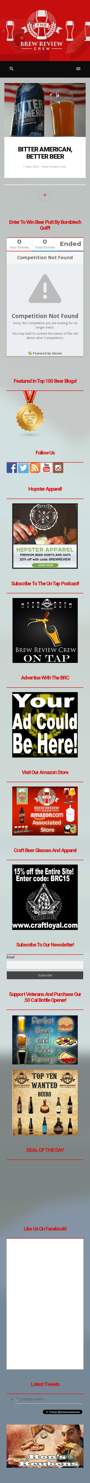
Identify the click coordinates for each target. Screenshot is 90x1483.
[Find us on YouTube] (46, 468)
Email (11, 957)
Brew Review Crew (54, 166)
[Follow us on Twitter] (23, 468)
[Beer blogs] (30, 414)
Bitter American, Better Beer (45, 153)
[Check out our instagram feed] (58, 468)
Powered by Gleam (47, 353)
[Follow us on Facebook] (12, 468)
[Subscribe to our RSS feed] (35, 468)
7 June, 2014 (31, 166)
